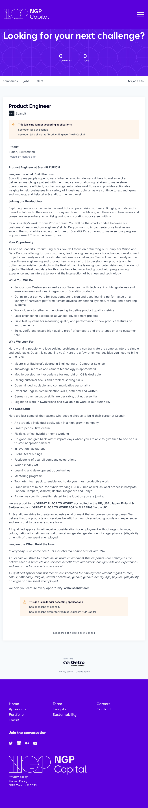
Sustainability (65, 714)
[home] (26, 14)
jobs (26, 81)
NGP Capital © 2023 (23, 785)
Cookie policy (83, 671)
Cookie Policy (18, 781)
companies (10, 81)
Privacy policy (65, 671)
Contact (104, 709)
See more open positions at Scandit (74, 632)
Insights (59, 709)
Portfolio (16, 714)
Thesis (14, 720)
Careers (103, 703)
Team (57, 703)
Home (14, 703)
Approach (17, 709)
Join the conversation (27, 732)
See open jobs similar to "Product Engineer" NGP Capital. (51, 134)
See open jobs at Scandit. (33, 129)
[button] (140, 14)
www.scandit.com (77, 588)
